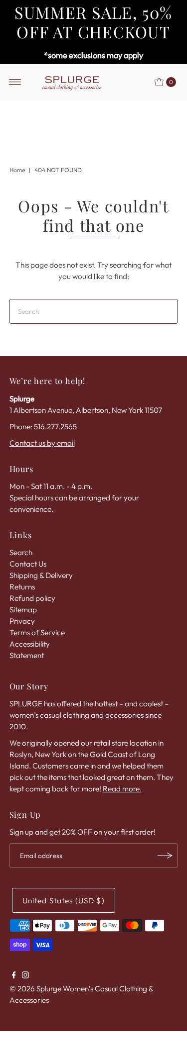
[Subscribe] (165, 855)
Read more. (122, 788)
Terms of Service (37, 632)
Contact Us (27, 564)
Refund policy (32, 598)
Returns (22, 586)
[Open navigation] (15, 82)
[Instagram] (25, 975)
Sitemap (23, 609)
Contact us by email (42, 443)
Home (17, 170)
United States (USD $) (63, 900)
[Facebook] (14, 975)
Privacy (22, 621)
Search (20, 552)
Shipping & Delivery (41, 575)
